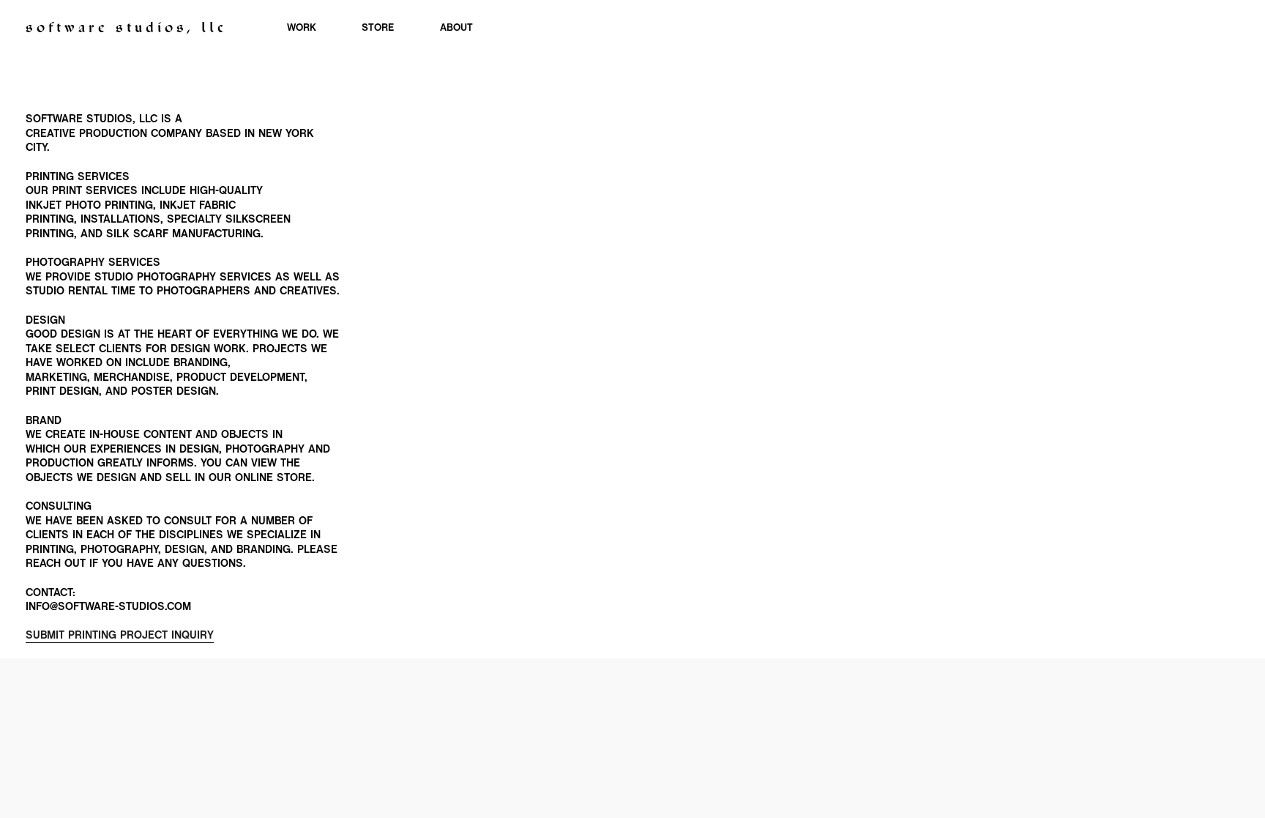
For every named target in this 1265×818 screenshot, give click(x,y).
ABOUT (456, 28)
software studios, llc (126, 29)
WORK (301, 28)
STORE (378, 28)
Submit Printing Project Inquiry (120, 636)
